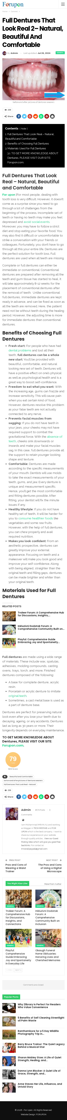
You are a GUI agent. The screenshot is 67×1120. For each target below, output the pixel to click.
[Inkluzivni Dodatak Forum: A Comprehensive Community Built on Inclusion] (9, 630)
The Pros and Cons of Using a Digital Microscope (50, 868)
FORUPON (41, 1114)
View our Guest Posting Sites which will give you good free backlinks (40, 842)
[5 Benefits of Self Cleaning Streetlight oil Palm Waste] (9, 1021)
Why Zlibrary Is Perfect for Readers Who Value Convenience (39, 1006)
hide (23, 128)
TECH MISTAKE (41, 828)
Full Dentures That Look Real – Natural (20, 784)
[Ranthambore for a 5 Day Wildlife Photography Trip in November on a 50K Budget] (9, 1035)
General (60, 52)
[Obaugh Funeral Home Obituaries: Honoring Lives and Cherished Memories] (48, 938)
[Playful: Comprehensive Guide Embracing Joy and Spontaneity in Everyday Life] (9, 643)
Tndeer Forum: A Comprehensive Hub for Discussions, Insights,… (41, 614)
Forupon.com (12, 745)
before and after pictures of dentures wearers (23, 780)
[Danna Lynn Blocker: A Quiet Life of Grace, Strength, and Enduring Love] (9, 1074)
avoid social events (37, 222)
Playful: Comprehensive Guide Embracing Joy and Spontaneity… (39, 641)
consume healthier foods (35, 518)
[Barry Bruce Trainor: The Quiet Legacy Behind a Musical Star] (9, 1048)
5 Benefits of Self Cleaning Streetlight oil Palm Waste (41, 1019)
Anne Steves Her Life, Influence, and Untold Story (40, 1085)
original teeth (17, 696)
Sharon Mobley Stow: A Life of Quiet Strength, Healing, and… (39, 1059)
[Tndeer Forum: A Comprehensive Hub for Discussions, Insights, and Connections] (9, 616)
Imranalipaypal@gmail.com (34, 849)
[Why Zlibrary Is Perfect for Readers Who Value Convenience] (9, 1008)
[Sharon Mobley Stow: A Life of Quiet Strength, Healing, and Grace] (9, 1061)
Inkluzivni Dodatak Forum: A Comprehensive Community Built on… (41, 627)
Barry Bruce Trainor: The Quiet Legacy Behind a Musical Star (41, 1046)
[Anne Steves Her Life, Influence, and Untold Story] (9, 1088)
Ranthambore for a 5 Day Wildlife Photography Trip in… (38, 1032)
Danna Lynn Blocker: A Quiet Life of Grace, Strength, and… (39, 1072)
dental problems (20, 350)
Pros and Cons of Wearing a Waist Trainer (16, 868)
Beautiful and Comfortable (21, 776)
